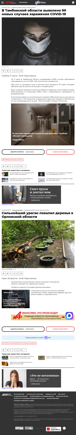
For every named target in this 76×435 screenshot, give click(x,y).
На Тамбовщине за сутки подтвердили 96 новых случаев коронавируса (22, 173)
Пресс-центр (61, 394)
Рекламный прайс (19, 394)
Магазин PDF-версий (62, 396)
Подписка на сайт (50, 394)
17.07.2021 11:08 (6, 7)
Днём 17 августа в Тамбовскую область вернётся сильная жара (21, 363)
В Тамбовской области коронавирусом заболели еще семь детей (21, 179)
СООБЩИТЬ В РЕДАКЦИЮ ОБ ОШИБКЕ (24, 400)
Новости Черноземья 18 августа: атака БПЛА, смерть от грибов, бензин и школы (59, 357)
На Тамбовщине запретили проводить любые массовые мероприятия (59, 179)
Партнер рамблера (39, 428)
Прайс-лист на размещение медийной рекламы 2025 (29, 398)
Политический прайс (53, 398)
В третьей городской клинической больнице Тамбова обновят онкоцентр (40, 134)
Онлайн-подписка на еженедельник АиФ (42, 396)
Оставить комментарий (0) (60, 152)
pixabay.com (5, 66)
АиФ (14, 269)
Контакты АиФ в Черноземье (35, 394)
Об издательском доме (21, 396)
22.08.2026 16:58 (6, 210)
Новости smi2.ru (8, 204)
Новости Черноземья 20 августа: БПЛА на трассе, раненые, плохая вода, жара (22, 357)
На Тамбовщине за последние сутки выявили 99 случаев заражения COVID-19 (59, 173)
